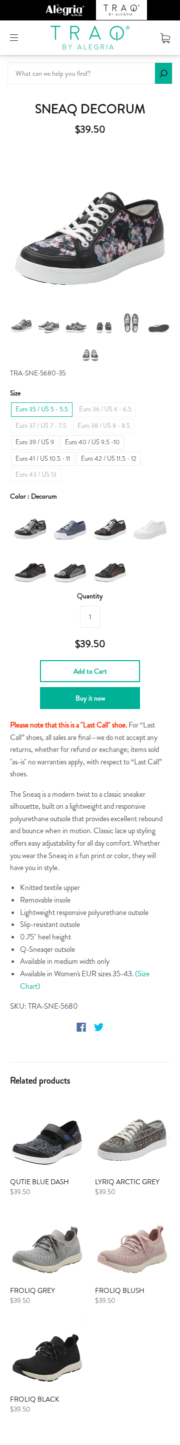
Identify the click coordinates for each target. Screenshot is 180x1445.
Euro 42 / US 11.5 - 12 (108, 458)
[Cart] (165, 37)
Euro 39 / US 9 (35, 442)
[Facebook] (81, 1027)
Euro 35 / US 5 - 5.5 (42, 409)
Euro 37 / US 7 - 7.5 (41, 425)
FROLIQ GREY (32, 1290)
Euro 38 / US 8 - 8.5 (104, 425)
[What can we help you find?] (90, 73)
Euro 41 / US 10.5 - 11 (43, 458)
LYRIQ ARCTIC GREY (127, 1182)
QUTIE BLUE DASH (39, 1182)
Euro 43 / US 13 (36, 474)
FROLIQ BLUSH (119, 1290)
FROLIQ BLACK (35, 1399)
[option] (90, 225)
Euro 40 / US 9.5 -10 (92, 442)
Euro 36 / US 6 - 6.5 (105, 409)
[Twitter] (99, 1027)
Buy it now (90, 698)
